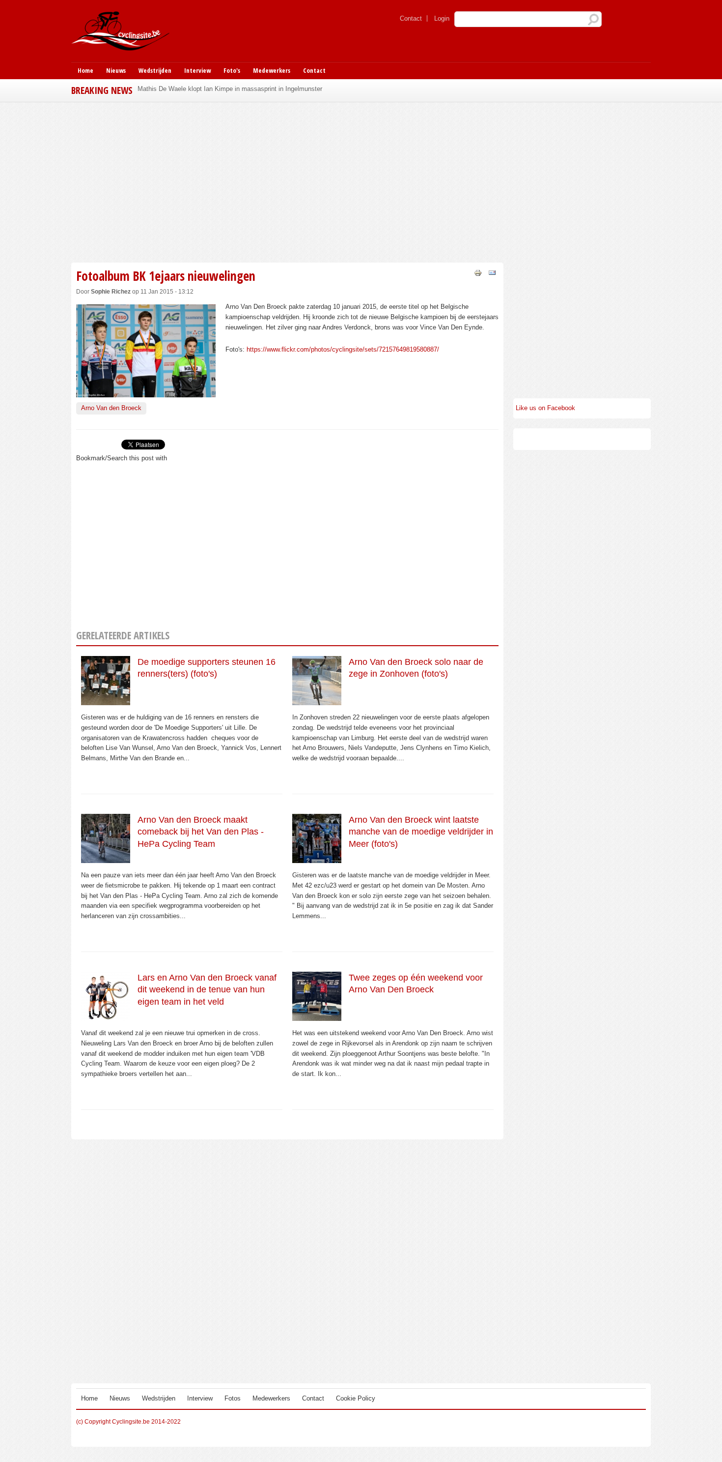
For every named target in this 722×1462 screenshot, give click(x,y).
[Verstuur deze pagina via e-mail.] (492, 272)
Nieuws (116, 70)
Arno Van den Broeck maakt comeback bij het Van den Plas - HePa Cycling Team (201, 832)
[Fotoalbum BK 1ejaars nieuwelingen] (146, 392)
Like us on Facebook (545, 408)
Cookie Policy (355, 1398)
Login (441, 18)
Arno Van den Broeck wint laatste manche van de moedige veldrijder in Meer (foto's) (421, 832)
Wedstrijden (155, 70)
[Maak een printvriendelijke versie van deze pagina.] (478, 272)
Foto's (231, 70)
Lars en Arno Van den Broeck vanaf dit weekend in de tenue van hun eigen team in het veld (207, 990)
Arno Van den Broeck (111, 408)
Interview (197, 70)
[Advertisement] (287, 181)
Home (85, 70)
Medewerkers (271, 70)
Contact (411, 18)
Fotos (232, 1398)
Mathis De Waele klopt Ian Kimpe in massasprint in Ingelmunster (230, 88)
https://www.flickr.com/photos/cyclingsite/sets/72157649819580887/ (343, 349)
